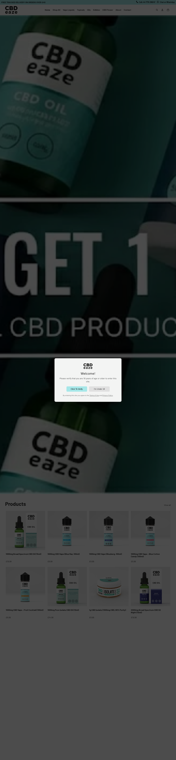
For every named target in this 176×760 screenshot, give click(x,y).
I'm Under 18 (99, 389)
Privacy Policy (107, 395)
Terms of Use (94, 395)
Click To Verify (77, 389)
